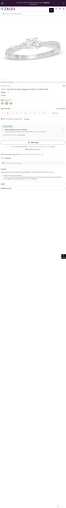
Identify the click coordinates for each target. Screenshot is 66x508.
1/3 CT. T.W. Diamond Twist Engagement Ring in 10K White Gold (24, 89)
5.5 (16, 113)
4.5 (7, 113)
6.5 (25, 113)
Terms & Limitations (21, 134)
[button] (64, 3)
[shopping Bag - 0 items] (64, 9)
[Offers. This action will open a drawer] (51, 10)
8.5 (43, 113)
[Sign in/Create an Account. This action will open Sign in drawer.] (60, 9)
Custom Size (55, 113)
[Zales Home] (9, 8)
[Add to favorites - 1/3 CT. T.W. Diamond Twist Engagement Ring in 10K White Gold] (64, 86)
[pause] (2, 3)
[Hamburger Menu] (2, 9)
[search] (3, 14)
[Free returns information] (20, 163)
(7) (8, 92)
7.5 (34, 113)
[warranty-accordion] (63, 129)
